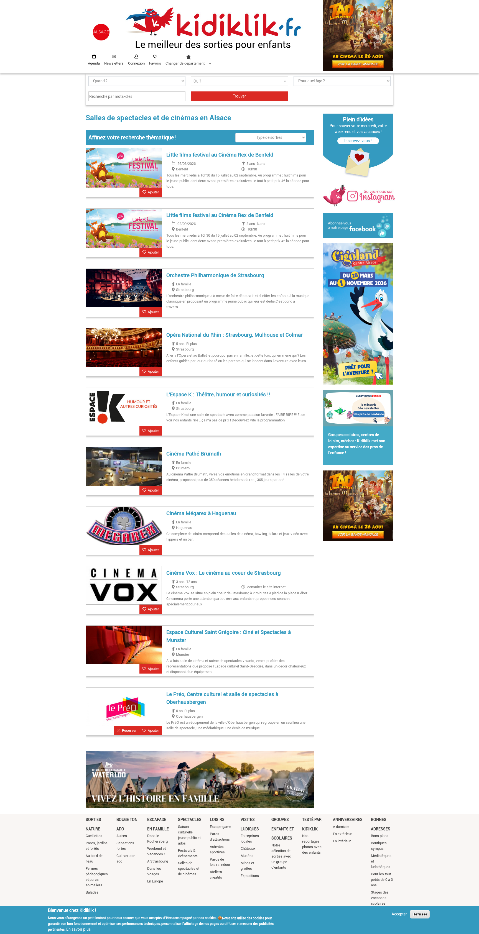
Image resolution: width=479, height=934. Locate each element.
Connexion (136, 63)
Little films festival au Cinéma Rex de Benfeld (219, 155)
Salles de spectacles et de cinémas (188, 868)
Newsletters (114, 63)
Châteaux (248, 848)
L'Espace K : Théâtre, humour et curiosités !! (218, 394)
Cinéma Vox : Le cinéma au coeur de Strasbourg (223, 573)
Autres (121, 836)
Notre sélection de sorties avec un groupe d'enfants (281, 856)
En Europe (155, 881)
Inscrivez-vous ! (358, 141)
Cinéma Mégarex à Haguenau (201, 513)
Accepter (399, 914)
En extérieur (342, 834)
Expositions (250, 876)
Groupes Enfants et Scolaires (282, 828)
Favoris (155, 63)
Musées (247, 856)
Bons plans (379, 836)
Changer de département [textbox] (185, 63)
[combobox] (188, 58)
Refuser (419, 914)
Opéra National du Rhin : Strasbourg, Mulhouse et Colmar (234, 335)
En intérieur (342, 841)
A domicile (341, 827)
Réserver (129, 730)
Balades (92, 892)
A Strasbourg (157, 861)
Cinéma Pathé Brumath (193, 454)
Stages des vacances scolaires (380, 897)
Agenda (94, 63)
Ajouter (153, 192)
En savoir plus (78, 929)
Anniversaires (348, 819)
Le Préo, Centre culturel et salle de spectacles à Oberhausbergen (222, 698)
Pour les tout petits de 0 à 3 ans (382, 879)
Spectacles (190, 819)
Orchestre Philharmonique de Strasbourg (215, 275)
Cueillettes (94, 836)
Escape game (220, 827)
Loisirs (217, 819)
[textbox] (239, 81)
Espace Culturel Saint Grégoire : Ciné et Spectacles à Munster (228, 636)
